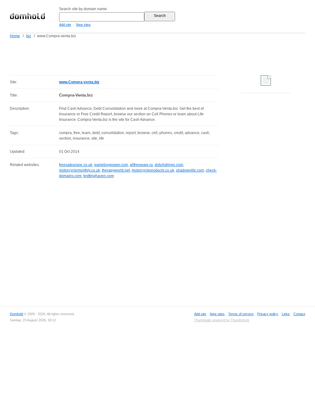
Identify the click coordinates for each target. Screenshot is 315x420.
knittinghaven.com (98, 176)
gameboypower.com (111, 165)
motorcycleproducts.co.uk (153, 170)
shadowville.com (190, 170)
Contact (299, 314)
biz (28, 36)
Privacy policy (267, 314)
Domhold (16, 314)
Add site (65, 24)
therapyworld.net (116, 170)
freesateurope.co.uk (75, 165)
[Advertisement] (169, 55)
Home (15, 36)
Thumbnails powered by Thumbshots (221, 320)
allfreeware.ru (141, 165)
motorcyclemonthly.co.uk (79, 170)
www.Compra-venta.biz (79, 82)
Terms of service (240, 314)
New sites (83, 24)
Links (286, 314)
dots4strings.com (169, 165)
